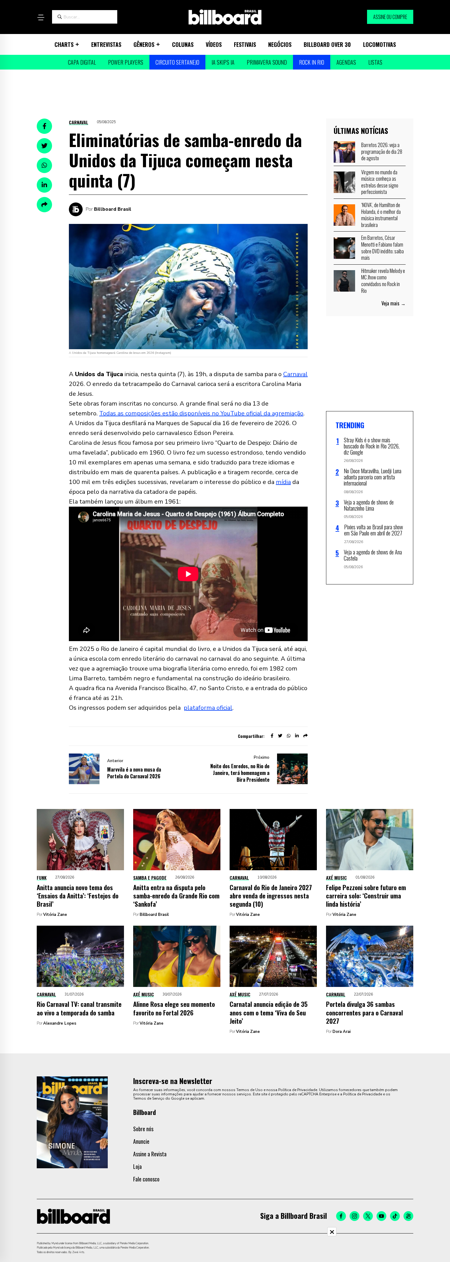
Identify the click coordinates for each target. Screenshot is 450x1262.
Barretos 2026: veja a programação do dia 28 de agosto (381, 151)
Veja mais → (393, 303)
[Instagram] (354, 1216)
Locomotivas (379, 44)
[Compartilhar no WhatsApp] (44, 165)
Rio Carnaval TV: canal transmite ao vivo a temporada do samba (79, 1008)
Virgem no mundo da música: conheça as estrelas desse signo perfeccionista (379, 182)
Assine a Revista (150, 1154)
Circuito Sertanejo (177, 62)
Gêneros (143, 44)
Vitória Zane (55, 914)
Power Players (125, 62)
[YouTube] (381, 1216)
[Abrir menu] (41, 17)
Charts (63, 44)
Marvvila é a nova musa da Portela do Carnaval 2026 (134, 773)
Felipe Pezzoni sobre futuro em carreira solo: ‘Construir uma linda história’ (366, 895)
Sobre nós (143, 1129)
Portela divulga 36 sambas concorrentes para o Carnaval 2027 (364, 1012)
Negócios (279, 44)
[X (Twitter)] (368, 1216)
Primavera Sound (267, 62)
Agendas (346, 62)
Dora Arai (341, 1031)
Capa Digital (82, 62)
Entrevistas (106, 44)
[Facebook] (341, 1216)
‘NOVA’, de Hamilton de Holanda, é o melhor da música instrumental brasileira (381, 215)
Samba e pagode (150, 877)
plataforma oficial (208, 708)
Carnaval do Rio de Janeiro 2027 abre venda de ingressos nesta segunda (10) (271, 895)
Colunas (182, 44)
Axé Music (336, 877)
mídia (283, 482)
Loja (137, 1166)
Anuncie (141, 1141)
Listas (375, 62)
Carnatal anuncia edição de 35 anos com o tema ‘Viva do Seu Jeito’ (269, 1012)
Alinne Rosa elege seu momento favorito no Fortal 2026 (174, 1008)
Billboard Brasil (112, 209)
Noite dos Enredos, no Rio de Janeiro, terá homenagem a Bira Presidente (239, 772)
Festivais (245, 44)
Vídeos (214, 44)
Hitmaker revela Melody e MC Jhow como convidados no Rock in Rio (383, 280)
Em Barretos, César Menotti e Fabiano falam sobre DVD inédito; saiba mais (382, 247)
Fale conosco (146, 1179)
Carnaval (78, 122)
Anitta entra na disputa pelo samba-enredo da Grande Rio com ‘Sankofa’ (176, 895)
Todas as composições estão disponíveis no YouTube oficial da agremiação (201, 413)
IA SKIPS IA (223, 62)
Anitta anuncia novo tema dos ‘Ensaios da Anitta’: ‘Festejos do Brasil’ (77, 895)
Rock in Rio (311, 62)
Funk (42, 877)
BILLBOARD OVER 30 (327, 44)
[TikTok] (395, 1216)
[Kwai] (408, 1216)
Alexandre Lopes (59, 1023)
